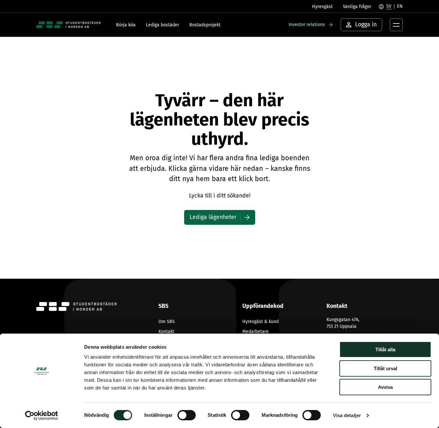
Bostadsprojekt (204, 25)
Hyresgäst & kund (260, 321)
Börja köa (126, 25)
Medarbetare (255, 331)
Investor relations (307, 24)
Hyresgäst (322, 6)
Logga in (366, 24)
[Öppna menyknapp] (396, 24)
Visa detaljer (347, 415)
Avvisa (385, 387)
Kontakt (166, 331)
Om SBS (166, 321)
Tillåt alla (385, 349)
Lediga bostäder (162, 25)
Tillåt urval (385, 368)
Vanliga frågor (357, 6)
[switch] (186, 415)
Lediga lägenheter (213, 217)
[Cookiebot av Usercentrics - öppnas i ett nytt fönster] (41, 415)
